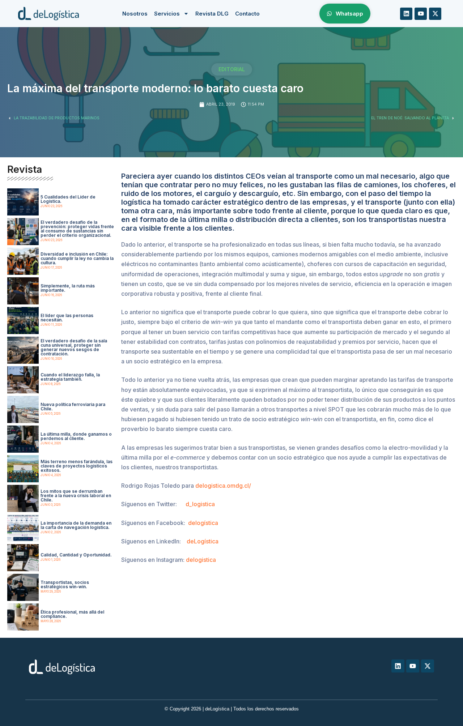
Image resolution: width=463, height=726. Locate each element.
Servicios (167, 13)
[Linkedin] (406, 14)
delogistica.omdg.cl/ (223, 485)
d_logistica (200, 504)
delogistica (201, 559)
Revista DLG (212, 13)
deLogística (202, 541)
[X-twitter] (435, 14)
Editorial (231, 69)
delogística (203, 522)
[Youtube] (421, 14)
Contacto (247, 13)
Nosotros (135, 13)
